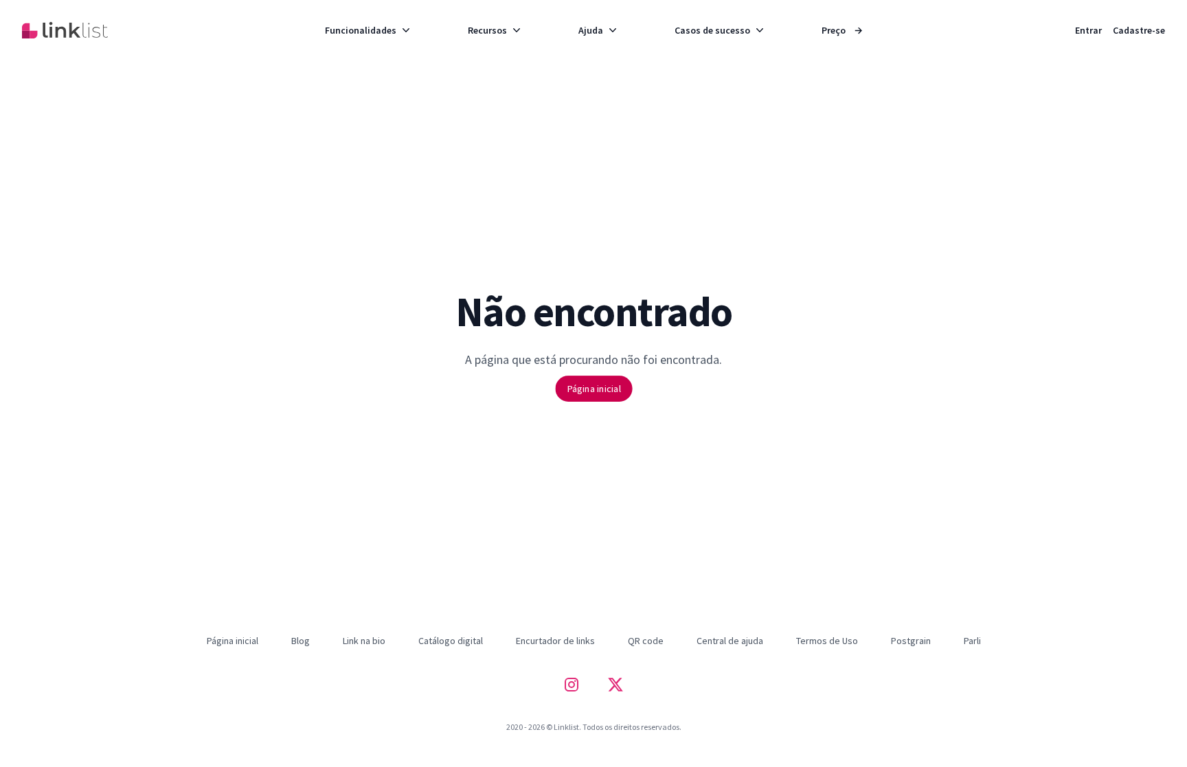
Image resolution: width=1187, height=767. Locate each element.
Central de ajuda (730, 640)
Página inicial (593, 388)
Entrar (1088, 30)
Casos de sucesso (712, 30)
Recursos (487, 30)
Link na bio (364, 640)
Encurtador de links (555, 640)
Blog (300, 640)
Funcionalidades (360, 30)
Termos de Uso (827, 640)
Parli (972, 640)
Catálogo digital (450, 640)
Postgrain (911, 640)
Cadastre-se (1139, 30)
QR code (646, 640)
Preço (842, 30)
